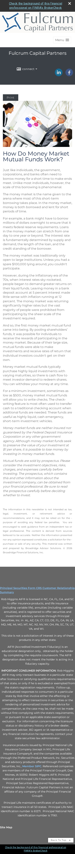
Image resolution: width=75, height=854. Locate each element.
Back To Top (59, 840)
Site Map (6, 827)
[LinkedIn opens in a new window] (58, 75)
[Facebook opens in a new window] (69, 75)
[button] (62, 40)
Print (10, 97)
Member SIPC (31, 766)
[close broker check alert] (69, 3)
